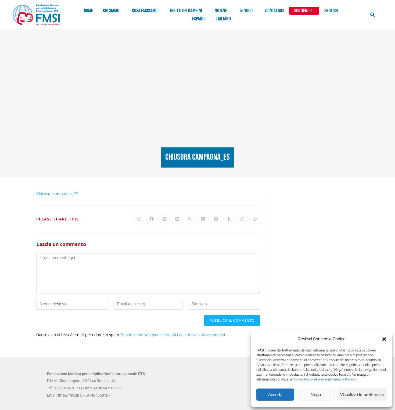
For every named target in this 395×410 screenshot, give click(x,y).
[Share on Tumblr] (229, 219)
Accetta (275, 394)
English (331, 11)
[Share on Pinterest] (164, 219)
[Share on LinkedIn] (177, 219)
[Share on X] (138, 219)
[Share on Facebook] (151, 219)
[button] (384, 339)
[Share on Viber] (190, 219)
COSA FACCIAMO (144, 11)
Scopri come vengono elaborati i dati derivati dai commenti (173, 335)
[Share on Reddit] (216, 219)
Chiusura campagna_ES (57, 194)
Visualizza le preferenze (362, 394)
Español (199, 19)
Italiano (223, 19)
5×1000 (246, 11)
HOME (88, 11)
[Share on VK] (203, 219)
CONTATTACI (274, 11)
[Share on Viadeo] (241, 219)
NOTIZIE (221, 11)
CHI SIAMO (111, 11)
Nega (316, 394)
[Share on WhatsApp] (254, 219)
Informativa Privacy (341, 379)
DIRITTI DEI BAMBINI (186, 11)
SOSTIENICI (303, 11)
